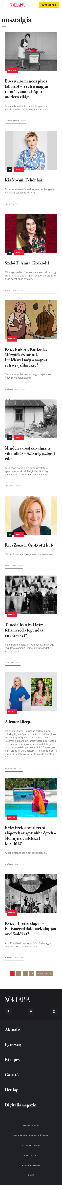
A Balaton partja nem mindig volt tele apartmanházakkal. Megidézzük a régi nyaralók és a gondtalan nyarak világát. (27, 471)
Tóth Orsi (9, 662)
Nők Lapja (17, 5)
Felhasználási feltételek (31, 1135)
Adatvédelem (31, 1145)
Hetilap (19, 169)
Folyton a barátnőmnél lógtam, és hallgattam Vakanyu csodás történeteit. (30, 191)
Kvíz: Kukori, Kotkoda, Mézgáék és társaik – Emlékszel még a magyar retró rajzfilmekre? (26, 357)
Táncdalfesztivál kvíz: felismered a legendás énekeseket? (24, 629)
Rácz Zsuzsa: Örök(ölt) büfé (29, 545)
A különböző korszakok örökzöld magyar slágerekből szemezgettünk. (28, 945)
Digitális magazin (21, 1105)
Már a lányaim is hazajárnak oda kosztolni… (29, 554)
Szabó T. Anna (11, 290)
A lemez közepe (18, 721)
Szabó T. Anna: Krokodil (27, 263)
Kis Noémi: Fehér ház (23, 180)
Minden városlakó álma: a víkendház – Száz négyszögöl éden (30, 453)
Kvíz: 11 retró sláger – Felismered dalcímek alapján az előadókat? (30, 928)
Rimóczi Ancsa (11, 389)
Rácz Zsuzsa (10, 566)
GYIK (31, 1175)
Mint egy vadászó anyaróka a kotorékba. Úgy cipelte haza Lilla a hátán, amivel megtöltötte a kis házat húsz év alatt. (31, 276)
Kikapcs (11, 339)
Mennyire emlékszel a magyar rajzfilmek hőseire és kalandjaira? (28, 376)
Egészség (13, 1044)
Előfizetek (48, 5)
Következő (43, 973)
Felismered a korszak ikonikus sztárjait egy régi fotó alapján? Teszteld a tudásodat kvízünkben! (29, 648)
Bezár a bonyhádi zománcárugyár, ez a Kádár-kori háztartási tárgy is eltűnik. (27, 108)
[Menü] (4, 5)
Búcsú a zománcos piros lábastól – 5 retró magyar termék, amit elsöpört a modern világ (27, 89)
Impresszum (31, 1126)
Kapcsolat (31, 1155)
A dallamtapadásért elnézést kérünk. (26, 852)
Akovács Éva (10, 769)
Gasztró (12, 1074)
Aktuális (12, 70)
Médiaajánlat (31, 1165)
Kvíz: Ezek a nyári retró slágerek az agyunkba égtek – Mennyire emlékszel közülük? (30, 835)
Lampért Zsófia (12, 121)
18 (32, 973)
